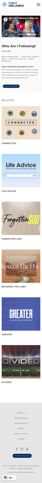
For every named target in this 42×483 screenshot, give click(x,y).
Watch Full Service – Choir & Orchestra (18, 60)
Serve (21, 429)
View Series (33, 147)
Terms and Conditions (26, 472)
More (21, 439)
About (21, 413)
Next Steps (21, 434)
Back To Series (11, 86)
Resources (21, 423)
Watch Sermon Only (10, 56)
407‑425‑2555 (28, 468)
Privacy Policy (13, 472)
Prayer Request (22, 456)
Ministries (21, 418)
